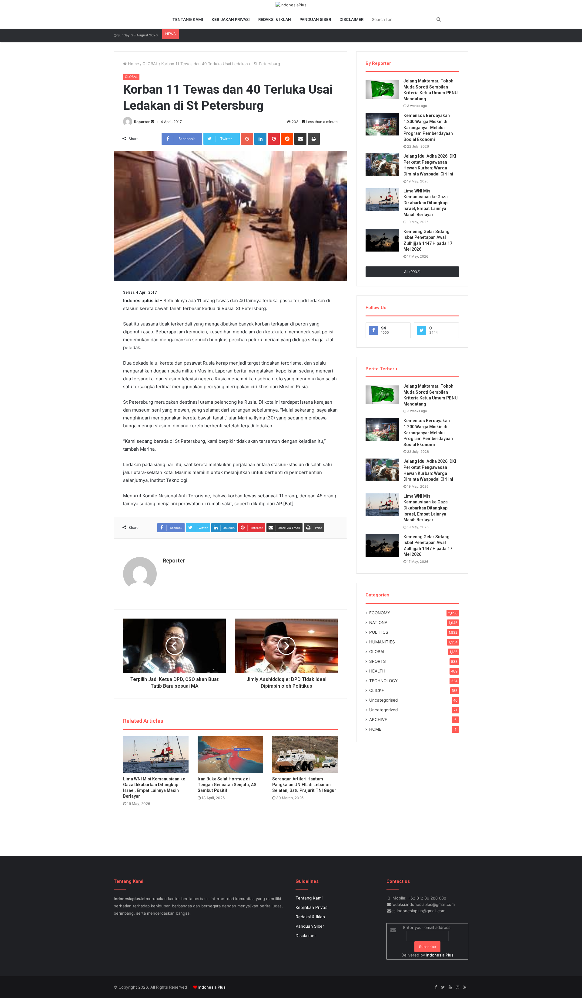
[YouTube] (450, 987)
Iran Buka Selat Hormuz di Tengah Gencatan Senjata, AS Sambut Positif (227, 784)
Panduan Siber (315, 19)
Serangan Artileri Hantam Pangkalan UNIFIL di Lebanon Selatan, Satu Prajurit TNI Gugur (304, 784)
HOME (375, 729)
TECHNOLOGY (383, 680)
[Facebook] (435, 987)
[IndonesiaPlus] (291, 5)
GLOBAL (150, 63)
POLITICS (378, 632)
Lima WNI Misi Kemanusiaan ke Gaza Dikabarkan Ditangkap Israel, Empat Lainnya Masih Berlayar (425, 203)
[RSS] (464, 987)
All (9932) (412, 271)
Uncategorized (383, 709)
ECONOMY (379, 612)
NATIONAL (379, 622)
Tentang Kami (187, 19)
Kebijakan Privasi (231, 19)
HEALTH (377, 671)
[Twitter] (443, 987)
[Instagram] (457, 987)
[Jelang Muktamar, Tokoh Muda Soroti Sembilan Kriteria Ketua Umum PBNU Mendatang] (382, 89)
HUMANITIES (382, 641)
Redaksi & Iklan (274, 19)
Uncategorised (383, 700)
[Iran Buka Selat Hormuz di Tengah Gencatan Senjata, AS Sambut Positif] (230, 754)
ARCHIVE (378, 719)
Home (133, 63)
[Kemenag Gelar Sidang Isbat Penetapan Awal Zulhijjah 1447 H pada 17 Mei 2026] (382, 240)
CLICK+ (376, 690)
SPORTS (377, 661)
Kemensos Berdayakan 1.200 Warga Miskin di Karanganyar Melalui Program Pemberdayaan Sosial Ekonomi (428, 127)
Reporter (142, 121)
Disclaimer (351, 19)
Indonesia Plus (439, 955)
